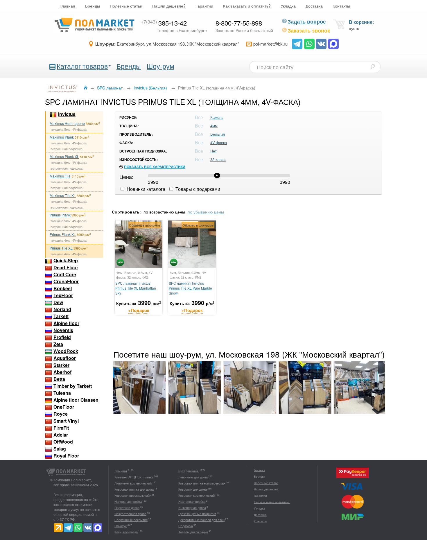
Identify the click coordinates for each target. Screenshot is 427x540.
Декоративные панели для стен (201, 519)
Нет (213, 151)
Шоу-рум (160, 66)
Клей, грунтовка (126, 532)
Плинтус (120, 525)
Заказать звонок (309, 30)
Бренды (92, 6)
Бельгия (217, 134)
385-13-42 (164, 22)
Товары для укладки (193, 532)
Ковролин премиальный (132, 495)
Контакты (341, 6)
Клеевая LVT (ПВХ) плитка (133, 477)
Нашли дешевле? (169, 6)
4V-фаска (218, 142)
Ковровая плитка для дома (134, 489)
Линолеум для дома (193, 477)
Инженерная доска (192, 507)
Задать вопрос (307, 21)
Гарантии (204, 6)
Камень (216, 117)
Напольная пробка (128, 501)
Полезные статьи (126, 6)
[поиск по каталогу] (372, 66)
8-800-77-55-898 (239, 22)
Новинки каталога (145, 189)
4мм (214, 125)
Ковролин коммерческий (196, 495)
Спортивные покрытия (131, 519)
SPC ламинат (188, 471)
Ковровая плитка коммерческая (201, 483)
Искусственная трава (130, 513)
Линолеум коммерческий (133, 483)
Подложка (185, 525)
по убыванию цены (206, 212)
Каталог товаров (82, 66)
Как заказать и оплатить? (247, 6)
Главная (67, 6)
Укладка (288, 6)
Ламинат (120, 471)
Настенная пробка (191, 501)
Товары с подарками (197, 189)
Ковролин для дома (192, 489)
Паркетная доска (126, 507)
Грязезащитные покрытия (197, 513)
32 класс (218, 159)
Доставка (314, 6)
